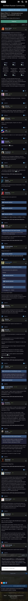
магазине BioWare (6, 32)
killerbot (7, 106)
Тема (5, 595)
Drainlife (7, 141)
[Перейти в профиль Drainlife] (2, 141)
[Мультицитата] (2, 91)
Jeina (6, 93)
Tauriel (7, 180)
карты (6, 290)
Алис (6, 165)
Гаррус (14, 62)
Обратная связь (13, 596)
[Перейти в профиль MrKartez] (2, 306)
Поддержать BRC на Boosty (14, 9)
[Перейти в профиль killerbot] (2, 106)
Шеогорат (7, 118)
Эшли (22, 62)
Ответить (14, 21)
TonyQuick (7, 152)
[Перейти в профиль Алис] (2, 166)
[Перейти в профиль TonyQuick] (2, 152)
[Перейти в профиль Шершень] (2, 193)
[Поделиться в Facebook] (6, 583)
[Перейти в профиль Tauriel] (2, 181)
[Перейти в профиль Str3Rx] (2, 432)
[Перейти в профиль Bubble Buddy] (2, 545)
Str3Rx (6, 431)
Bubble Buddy (8, 545)
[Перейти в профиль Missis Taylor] (2, 29)
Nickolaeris (8, 472)
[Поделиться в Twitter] (4, 583)
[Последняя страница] (27, 25)
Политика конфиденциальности (15, 595)
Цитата (6, 90)
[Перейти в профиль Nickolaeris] (2, 473)
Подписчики (12, 573)
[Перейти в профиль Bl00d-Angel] (2, 499)
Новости (18, 18)
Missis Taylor (6, 18)
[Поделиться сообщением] (25, 29)
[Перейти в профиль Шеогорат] (2, 118)
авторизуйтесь (19, 562)
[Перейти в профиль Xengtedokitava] (2, 247)
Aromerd (7, 402)
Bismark (7, 329)
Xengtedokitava (9, 246)
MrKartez (7, 305)
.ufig (6, 130)
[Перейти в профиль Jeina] (2, 94)
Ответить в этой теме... (9, 568)
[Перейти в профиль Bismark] (2, 330)
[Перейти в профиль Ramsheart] (2, 460)
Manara (7, 319)
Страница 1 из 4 (14, 555)
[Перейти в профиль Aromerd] (2, 403)
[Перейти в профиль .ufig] (2, 131)
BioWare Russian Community (14, 6)
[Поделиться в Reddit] (2, 583)
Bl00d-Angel (8, 499)
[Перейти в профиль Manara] (2, 319)
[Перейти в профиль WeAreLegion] (2, 262)
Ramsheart (7, 459)
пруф (9, 489)
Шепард (5, 62)
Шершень (7, 192)
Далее (23, 24)
